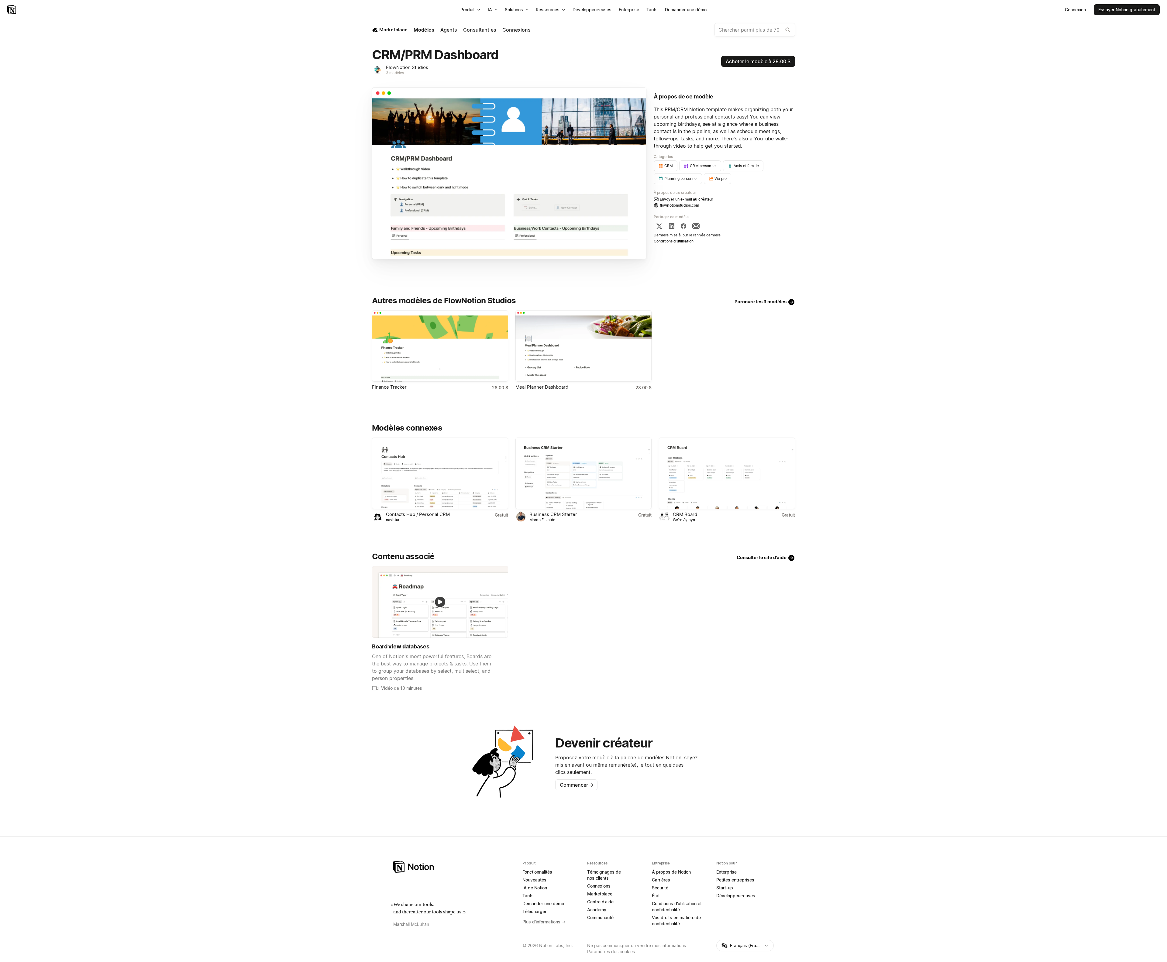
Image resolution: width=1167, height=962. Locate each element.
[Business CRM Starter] (583, 473)
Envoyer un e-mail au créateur (687, 199)
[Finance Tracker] (440, 346)
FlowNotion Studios (407, 67)
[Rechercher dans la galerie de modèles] (787, 30)
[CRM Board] (727, 473)
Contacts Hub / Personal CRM (418, 514)
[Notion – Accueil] (12, 10)
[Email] (696, 226)
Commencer (577, 785)
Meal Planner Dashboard (541, 387)
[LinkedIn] (671, 226)
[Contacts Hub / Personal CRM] (440, 473)
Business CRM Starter (553, 514)
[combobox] (754, 29)
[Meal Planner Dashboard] (583, 346)
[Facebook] (683, 226)
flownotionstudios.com (680, 205)
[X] (659, 226)
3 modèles (395, 72)
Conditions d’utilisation (674, 241)
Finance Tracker (389, 387)
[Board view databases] (440, 601)
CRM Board (685, 514)
